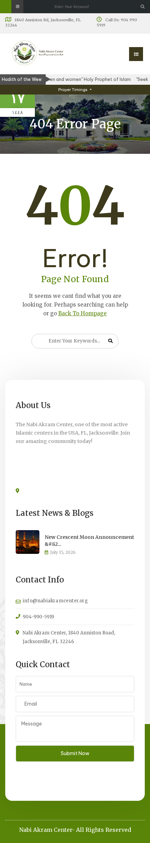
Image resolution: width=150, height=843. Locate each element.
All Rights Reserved (103, 829)
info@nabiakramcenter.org (55, 601)
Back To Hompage (82, 313)
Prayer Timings (73, 89)
